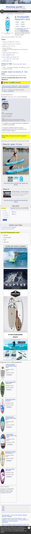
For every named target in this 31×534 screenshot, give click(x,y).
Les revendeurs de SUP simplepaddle (8, 227)
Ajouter (12, 144)
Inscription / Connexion (24, 11)
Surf (5, 240)
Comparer (23, 26)
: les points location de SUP (7, 228)
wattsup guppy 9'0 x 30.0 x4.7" (10, 383)
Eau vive (6, 242)
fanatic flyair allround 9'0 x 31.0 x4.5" (11, 436)
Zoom (20, 144)
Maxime (8, 94)
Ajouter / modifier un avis (12, 82)
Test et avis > (4, 13)
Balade (6, 235)
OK (29, 527)
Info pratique (8, 524)
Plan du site (14, 515)
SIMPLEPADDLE (24, 31)
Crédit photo (5, 522)
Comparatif (9, 525)
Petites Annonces (17, 525)
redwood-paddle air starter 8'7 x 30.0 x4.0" (11, 366)
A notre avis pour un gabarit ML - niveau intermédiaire (15, 86)
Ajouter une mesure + (11, 57)
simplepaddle (10, 13)
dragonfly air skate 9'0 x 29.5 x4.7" (10, 452)
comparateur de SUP (5, 492)
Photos (17, 22)
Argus (23, 525)
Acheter (22, 24)
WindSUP (8, 55)
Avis (17, 24)
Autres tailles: (5, 61)
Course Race (7, 237)
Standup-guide (15, 7)
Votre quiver (3, 208)
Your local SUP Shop (3, 508)
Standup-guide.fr (6, 515)
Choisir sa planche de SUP (19, 524)
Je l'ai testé (6, 215)
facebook (4, 516)
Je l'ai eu (6, 212)
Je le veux (6, 217)
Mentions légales (22, 515)
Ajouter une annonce (14, 72)
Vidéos (22, 22)
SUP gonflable (19, 29)
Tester (17, 26)
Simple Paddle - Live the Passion (20, 191)
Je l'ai (5, 210)
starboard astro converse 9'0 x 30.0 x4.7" (10, 418)
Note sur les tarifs (17, 64)
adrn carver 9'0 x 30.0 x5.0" (10, 470)
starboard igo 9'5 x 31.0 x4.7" (10, 400)
